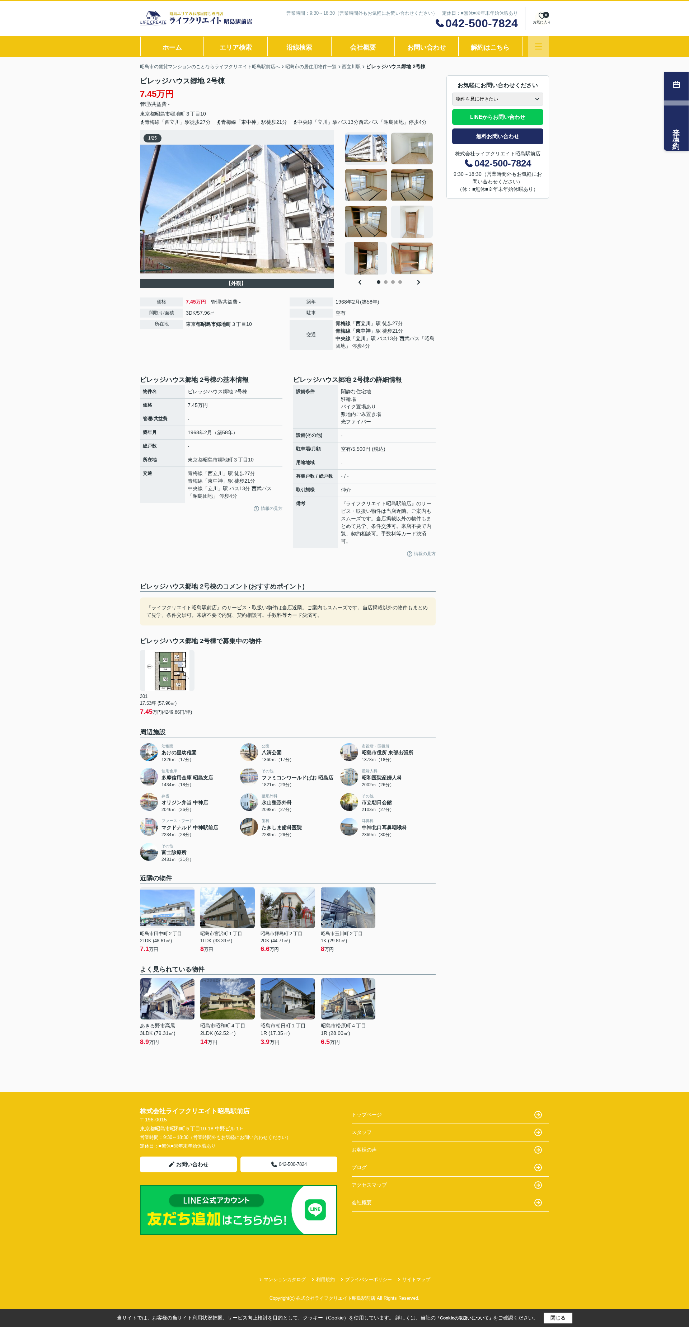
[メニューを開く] (538, 46)
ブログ (359, 1167)
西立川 (363, 323)
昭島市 (162, 114)
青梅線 (343, 323)
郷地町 (177, 114)
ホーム (172, 47)
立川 (361, 338)
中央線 (343, 338)
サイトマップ (416, 1279)
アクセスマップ (369, 1185)
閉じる (558, 1318)
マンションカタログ (285, 1279)
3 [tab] (393, 282)
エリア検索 (236, 47)
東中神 (363, 331)
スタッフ (362, 1132)
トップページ (367, 1114)
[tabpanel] (389, 203)
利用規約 (325, 1279)
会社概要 (363, 47)
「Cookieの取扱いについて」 (464, 1318)
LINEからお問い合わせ (497, 117)
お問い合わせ (426, 47)
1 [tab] (378, 282)
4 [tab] (400, 282)
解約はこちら (490, 47)
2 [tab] (386, 282)
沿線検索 (299, 47)
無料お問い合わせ (497, 136)
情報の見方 (271, 508)
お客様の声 (364, 1150)
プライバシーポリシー (368, 1279)
